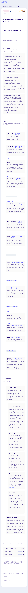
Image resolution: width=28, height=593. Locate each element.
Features (17, 573)
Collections (5, 573)
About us (21, 573)
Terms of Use (8, 578)
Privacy (4, 578)
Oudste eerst (7, 127)
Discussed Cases (11, 573)
